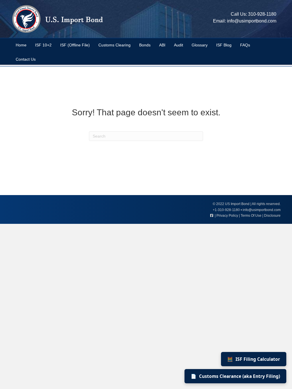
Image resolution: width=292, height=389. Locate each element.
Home (21, 45)
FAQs (245, 45)
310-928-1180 (262, 14)
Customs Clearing (114, 45)
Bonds (145, 45)
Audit (178, 45)
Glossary (200, 45)
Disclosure (272, 216)
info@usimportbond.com (251, 21)
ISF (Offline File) (75, 45)
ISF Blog (224, 45)
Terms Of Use (251, 216)
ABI (162, 45)
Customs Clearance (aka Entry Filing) (235, 376)
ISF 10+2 (43, 45)
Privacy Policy (227, 216)
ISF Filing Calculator (253, 359)
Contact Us (26, 59)
